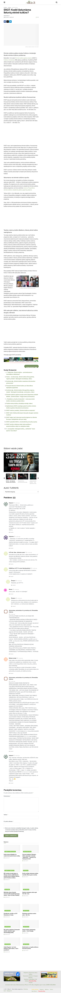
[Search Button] (56, 2)
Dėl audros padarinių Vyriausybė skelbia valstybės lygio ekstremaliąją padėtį (12, 931)
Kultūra (9, 7)
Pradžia (5, 7)
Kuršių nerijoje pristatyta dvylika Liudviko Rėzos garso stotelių (30, 874)
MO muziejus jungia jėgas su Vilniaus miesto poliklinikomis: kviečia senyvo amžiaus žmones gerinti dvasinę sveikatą (11, 875)
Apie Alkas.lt (34, 991)
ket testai (7, 984)
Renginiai (42, 989)
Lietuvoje (26, 889)
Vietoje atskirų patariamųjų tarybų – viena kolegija (28, 930)
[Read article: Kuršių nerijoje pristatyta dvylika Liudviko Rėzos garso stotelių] (30, 868)
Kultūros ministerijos (9, 60)
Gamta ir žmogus (9, 870)
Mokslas (30, 977)
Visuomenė (25, 976)
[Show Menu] (4, 2)
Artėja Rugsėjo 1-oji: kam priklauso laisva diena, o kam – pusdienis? (11, 948)
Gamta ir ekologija (10, 851)
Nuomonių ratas (33, 972)
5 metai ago (17, 502)
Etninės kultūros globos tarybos (23, 58)
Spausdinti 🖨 (31, 367)
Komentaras (7, 796)
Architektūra (27, 851)
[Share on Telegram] (10, 21)
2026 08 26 (25, 895)
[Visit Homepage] (30, 2)
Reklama (47, 989)
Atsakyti (11, 532)
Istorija (26, 870)
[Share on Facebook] (5, 21)
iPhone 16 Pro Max (29, 984)
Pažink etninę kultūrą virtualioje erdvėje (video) (19, 403)
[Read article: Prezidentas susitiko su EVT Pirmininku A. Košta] (12, 908)
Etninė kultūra (15, 7)
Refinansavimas (20, 984)
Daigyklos (37, 984)
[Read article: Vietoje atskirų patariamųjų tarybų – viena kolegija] (30, 924)
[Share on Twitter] (7, 21)
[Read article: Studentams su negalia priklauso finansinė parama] (30, 941)
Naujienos (26, 972)
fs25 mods (13, 984)
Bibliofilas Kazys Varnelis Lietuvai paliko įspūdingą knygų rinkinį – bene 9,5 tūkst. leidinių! (11, 894)
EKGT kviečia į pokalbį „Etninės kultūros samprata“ (20, 410)
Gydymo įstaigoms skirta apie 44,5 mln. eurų (29, 893)
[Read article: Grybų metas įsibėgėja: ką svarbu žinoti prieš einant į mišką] (12, 849)
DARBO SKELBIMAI (51, 984)
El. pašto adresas (9, 821)
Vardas (6, 814)
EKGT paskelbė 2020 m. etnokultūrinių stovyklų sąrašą (21, 422)
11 (38, 17)
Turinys (51, 989)
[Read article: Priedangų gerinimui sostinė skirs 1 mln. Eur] (30, 908)
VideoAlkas (31, 979)
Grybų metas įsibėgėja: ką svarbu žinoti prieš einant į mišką (12, 855)
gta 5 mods (43, 984)
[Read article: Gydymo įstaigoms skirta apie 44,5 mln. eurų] (30, 887)
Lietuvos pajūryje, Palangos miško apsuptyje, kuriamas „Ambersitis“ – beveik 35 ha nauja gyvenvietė (29, 856)
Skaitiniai (26, 979)
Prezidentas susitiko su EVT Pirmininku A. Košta (10, 914)
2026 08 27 (7, 858)
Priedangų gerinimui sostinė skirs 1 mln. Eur (29, 914)
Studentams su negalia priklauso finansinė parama (30, 947)
